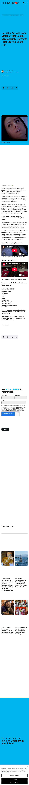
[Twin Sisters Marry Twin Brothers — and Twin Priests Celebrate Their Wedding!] (21, 607)
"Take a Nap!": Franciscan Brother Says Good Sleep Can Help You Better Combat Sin (7, 631)
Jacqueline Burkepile (8, 70)
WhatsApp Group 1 (6, 302)
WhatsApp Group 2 (6, 303)
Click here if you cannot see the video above (13, 256)
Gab (2, 296)
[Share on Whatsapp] (8, 88)
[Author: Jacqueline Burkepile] (2, 71)
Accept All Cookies (14, 782)
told (2, 213)
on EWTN (16, 193)
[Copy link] (16, 88)
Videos (21, 15)
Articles (3, 15)
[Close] (27, 766)
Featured (17, 15)
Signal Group (5, 300)
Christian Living (10, 15)
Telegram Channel (6, 291)
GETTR (3, 295)
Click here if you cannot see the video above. (13, 279)
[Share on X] (12, 88)
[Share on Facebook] (3, 88)
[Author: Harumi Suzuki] (17, 613)
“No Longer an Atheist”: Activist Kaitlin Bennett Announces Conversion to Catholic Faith (13, 311)
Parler (3, 298)
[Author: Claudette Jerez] (3, 564)
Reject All (14, 779)
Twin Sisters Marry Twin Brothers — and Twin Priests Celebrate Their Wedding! (21, 631)
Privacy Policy (21, 410)
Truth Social (4, 293)
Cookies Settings (14, 775)
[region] (14, 775)
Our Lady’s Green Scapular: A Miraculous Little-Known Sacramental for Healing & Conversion (13, 318)
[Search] (24, 3)
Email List (4, 307)
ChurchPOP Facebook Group (9, 305)
